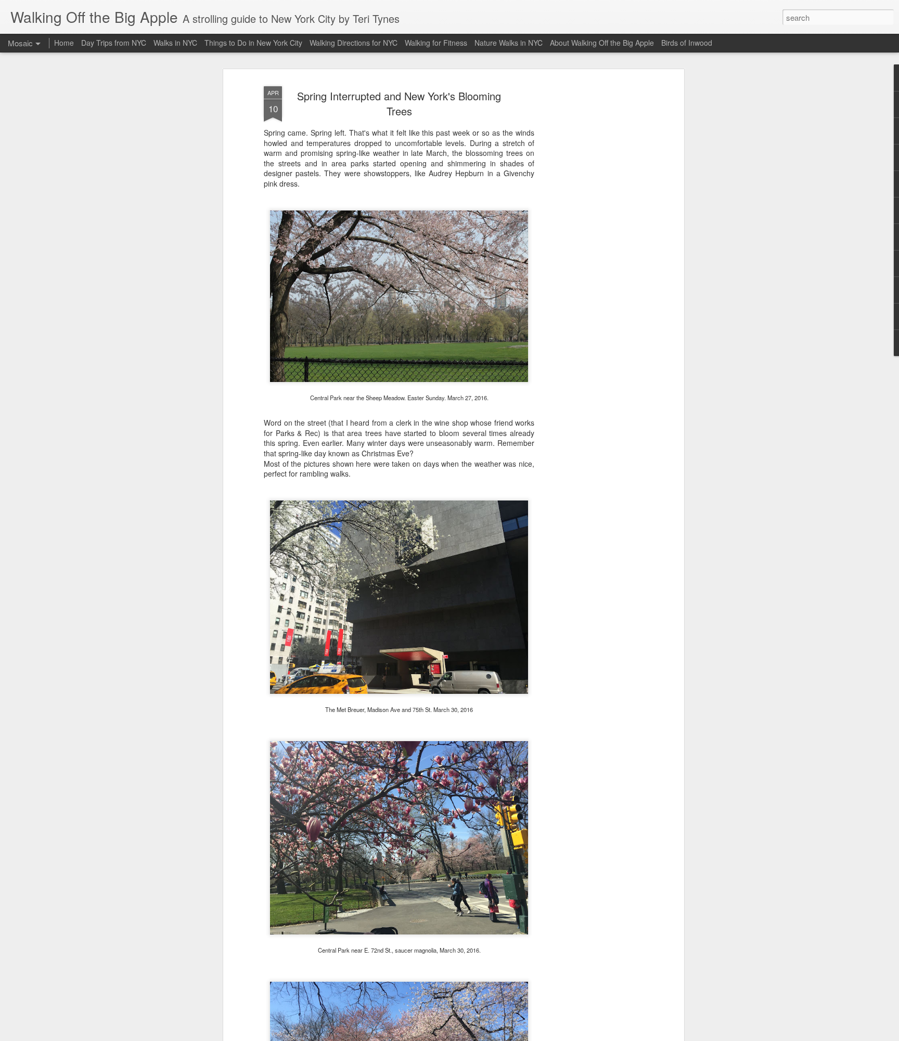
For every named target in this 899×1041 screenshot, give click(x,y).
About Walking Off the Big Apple (602, 42)
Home (64, 42)
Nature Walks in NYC (508, 42)
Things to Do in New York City (253, 42)
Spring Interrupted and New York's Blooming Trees (399, 103)
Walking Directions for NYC (353, 42)
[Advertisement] (592, 245)
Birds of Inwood (686, 42)
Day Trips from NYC (113, 42)
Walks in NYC (175, 42)
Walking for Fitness (436, 42)
